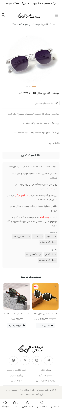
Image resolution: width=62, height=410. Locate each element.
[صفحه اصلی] (57, 24)
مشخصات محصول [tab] (32, 166)
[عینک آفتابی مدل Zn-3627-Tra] (31, 349)
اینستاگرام (44, 217)
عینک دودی (51, 236)
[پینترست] (13, 360)
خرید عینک (38, 236)
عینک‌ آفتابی (48, 24)
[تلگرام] (49, 360)
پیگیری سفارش (16, 375)
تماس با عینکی (45, 375)
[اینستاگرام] (37, 360)
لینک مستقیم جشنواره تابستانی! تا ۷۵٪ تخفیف (31, 3)
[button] (6, 305)
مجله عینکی (16, 380)
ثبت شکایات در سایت (16, 370)
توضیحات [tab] (50, 166)
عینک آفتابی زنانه (48, 242)
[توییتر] (25, 360)
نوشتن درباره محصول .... (43, 103)
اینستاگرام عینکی (23, 195)
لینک (51, 189)
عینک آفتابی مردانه (21, 236)
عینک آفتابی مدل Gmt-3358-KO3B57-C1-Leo (16, 314)
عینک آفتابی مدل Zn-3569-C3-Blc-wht (45, 314)
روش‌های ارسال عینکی (45, 380)
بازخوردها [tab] (14, 166)
